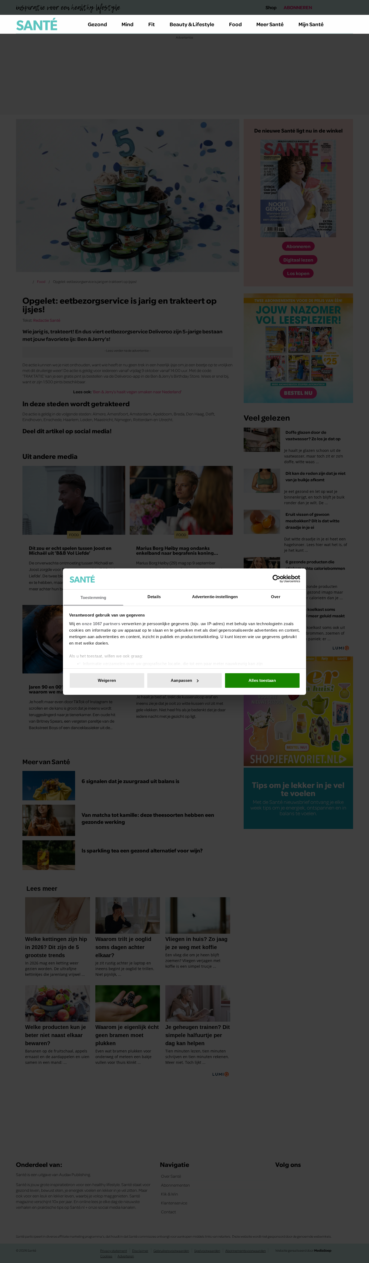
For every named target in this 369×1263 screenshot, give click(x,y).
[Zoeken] (348, 24)
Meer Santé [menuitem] (270, 24)
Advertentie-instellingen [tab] (215, 596)
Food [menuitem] (235, 24)
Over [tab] (275, 596)
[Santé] (37, 24)
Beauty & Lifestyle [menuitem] (192, 24)
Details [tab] (154, 596)
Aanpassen (181, 680)
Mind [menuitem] (127, 24)
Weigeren (107, 680)
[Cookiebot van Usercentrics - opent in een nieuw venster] (276, 579)
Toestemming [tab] (93, 597)
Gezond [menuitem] (97, 24)
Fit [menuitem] (151, 24)
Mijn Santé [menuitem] (311, 24)
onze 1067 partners (101, 623)
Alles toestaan (262, 680)
